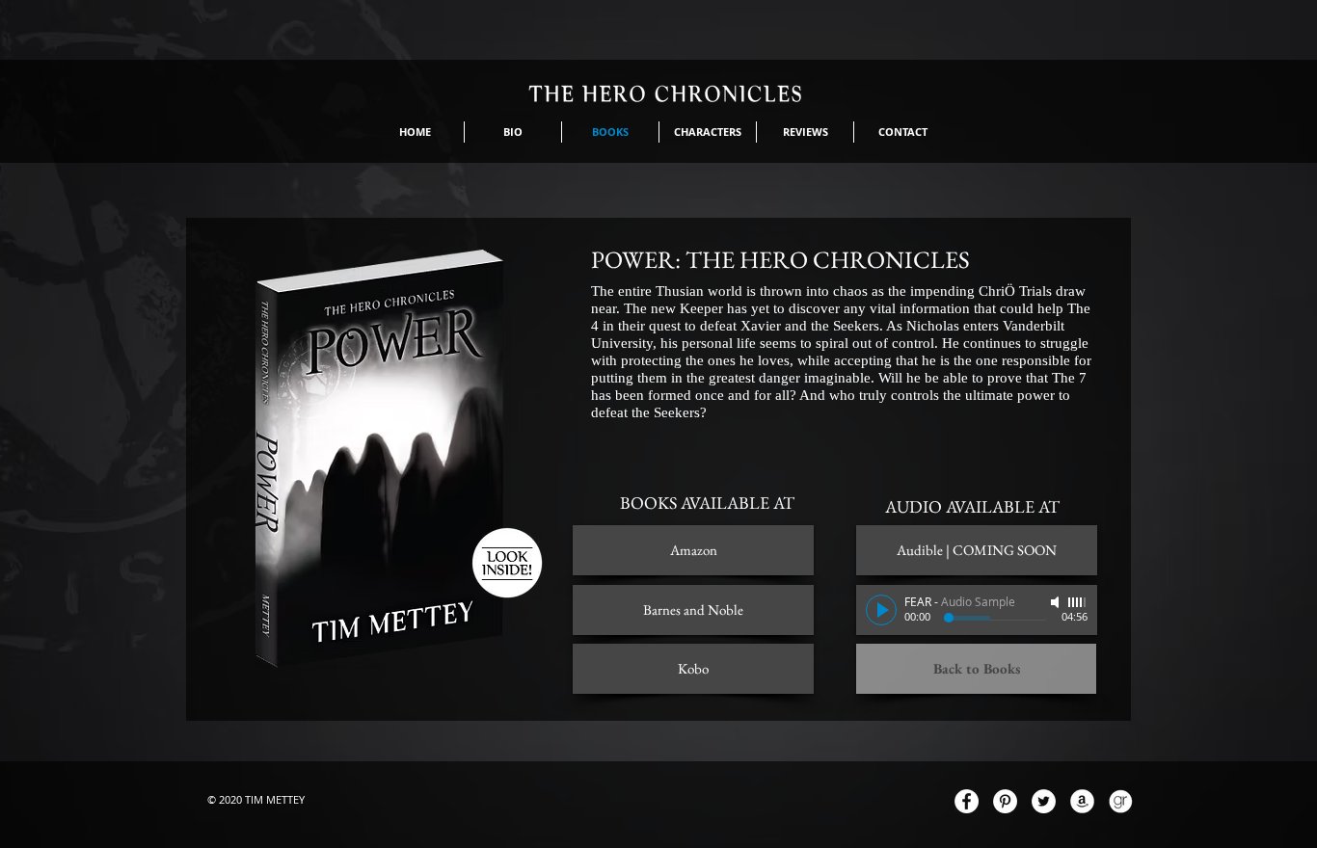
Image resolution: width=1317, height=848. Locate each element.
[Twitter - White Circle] (1044, 801)
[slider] (1078, 602)
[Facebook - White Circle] (966, 801)
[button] (976, 550)
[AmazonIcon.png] (1082, 801)
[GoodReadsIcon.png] (1121, 801)
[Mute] (1056, 602)
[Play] (881, 610)
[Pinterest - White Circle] (1005, 801)
